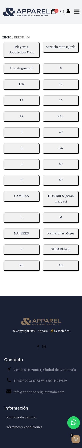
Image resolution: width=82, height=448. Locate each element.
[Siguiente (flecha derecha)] (74, 224)
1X (21, 116)
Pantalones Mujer (60, 233)
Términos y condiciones (24, 427)
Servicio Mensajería (61, 47)
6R (61, 164)
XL (21, 265)
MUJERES (21, 233)
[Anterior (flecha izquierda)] (7, 224)
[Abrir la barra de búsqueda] (62, 12)
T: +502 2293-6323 (26, 381)
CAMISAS (21, 196)
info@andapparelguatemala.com (38, 392)
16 (60, 100)
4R (61, 132)
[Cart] (54, 11)
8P (61, 180)
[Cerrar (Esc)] (68, 4)
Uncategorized (21, 68)
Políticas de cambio (21, 417)
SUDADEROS (60, 249)
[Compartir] (58, 4)
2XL (60, 116)
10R (21, 84)
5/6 (60, 148)
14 (21, 100)
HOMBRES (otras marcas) (61, 199)
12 (60, 84)
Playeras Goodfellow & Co (21, 49)
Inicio (6, 37)
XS (61, 265)
